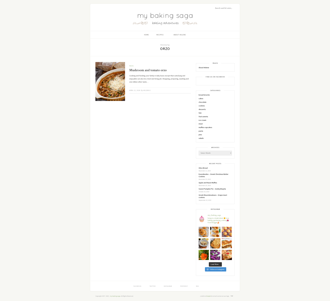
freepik (208, 296)
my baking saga (115, 296)
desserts (202, 109)
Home (146, 35)
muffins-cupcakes (205, 127)
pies (200, 134)
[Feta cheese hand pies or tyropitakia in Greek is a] (204, 232)
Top (232, 296)
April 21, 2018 (134, 90)
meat (201, 124)
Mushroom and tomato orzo (148, 70)
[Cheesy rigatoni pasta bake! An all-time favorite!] (215, 243)
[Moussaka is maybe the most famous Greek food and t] (227, 243)
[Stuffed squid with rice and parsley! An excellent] (204, 243)
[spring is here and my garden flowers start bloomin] (215, 255)
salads (201, 138)
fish (200, 113)
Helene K (147, 90)
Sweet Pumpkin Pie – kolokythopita (212, 189)
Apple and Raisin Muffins (208, 183)
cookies (202, 106)
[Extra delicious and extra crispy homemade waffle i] (215, 232)
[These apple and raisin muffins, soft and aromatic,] (227, 232)
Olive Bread (203, 168)
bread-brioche (204, 95)
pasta (131, 66)
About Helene (180, 35)
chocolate (202, 102)
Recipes (159, 35)
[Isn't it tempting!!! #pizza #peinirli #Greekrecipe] (227, 255)
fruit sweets (203, 116)
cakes (201, 98)
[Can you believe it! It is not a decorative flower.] (204, 255)
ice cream (202, 120)
